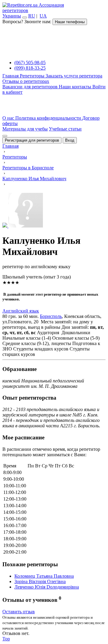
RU (31, 15)
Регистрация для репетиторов (32, 140)
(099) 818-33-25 (30, 68)
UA (43, 15)
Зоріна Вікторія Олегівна (40, 581)
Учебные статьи (65, 128)
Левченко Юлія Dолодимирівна (46, 586)
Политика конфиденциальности (48, 118)
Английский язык (20, 310)
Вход (69, 140)
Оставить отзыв (18, 611)
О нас (8, 118)
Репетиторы (33, 75)
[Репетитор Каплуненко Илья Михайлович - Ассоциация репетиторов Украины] (54, 211)
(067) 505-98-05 (30, 62)
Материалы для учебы (25, 128)
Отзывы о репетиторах (25, 81)
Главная (11, 75)
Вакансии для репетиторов (30, 86)
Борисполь (51, 316)
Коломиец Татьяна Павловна (44, 576)
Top (6, 638)
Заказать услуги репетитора (74, 75)
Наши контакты (75, 86)
